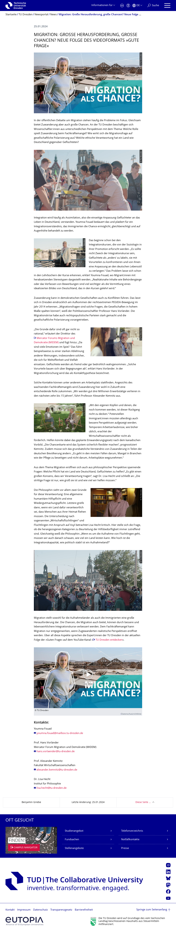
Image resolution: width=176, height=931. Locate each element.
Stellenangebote (74, 848)
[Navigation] (167, 5)
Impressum (24, 910)
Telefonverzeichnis (132, 831)
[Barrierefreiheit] (128, 5)
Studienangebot (74, 831)
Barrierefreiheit (84, 910)
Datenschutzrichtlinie (131, 714)
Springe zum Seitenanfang (151, 910)
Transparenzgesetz (61, 910)
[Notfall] (122, 5)
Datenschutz (40, 910)
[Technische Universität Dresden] (16, 5)
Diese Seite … (143, 802)
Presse (125, 848)
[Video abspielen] (88, 677)
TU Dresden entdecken (109, 640)
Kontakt (10, 910)
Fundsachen (72, 839)
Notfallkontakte (130, 839)
